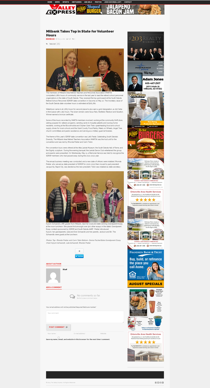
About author (53, 264)
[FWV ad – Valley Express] (145, 173)
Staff (69, 39)
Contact (128, 2)
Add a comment (54, 287)
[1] (145, 109)
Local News (50, 39)
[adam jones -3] (145, 76)
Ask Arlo (88, 2)
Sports (66, 2)
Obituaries (76, 2)
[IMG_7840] (145, 305)
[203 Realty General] (145, 46)
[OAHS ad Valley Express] (145, 204)
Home (50, 2)
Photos (98, 2)
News (57, 2)
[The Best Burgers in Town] (145, 143)
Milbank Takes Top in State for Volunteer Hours (80, 33)
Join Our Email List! (112, 2)
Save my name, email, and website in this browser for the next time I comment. (78, 339)
